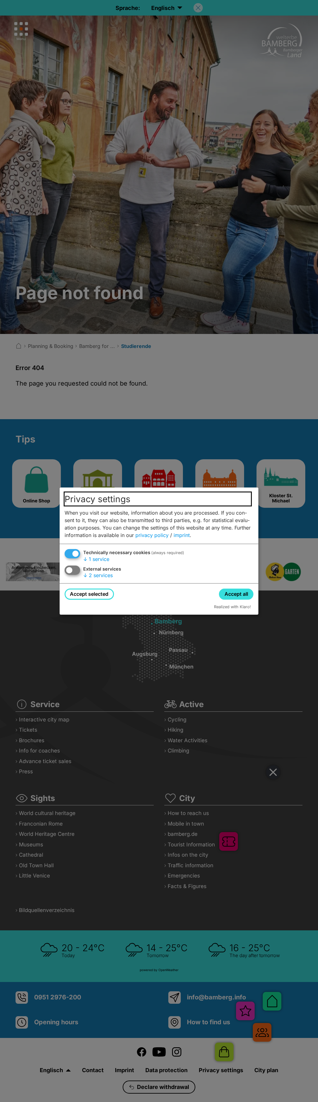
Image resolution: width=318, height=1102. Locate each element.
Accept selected (89, 594)
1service (96, 559)
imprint (182, 535)
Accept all (236, 594)
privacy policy (152, 535)
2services (98, 575)
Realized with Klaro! (232, 606)
